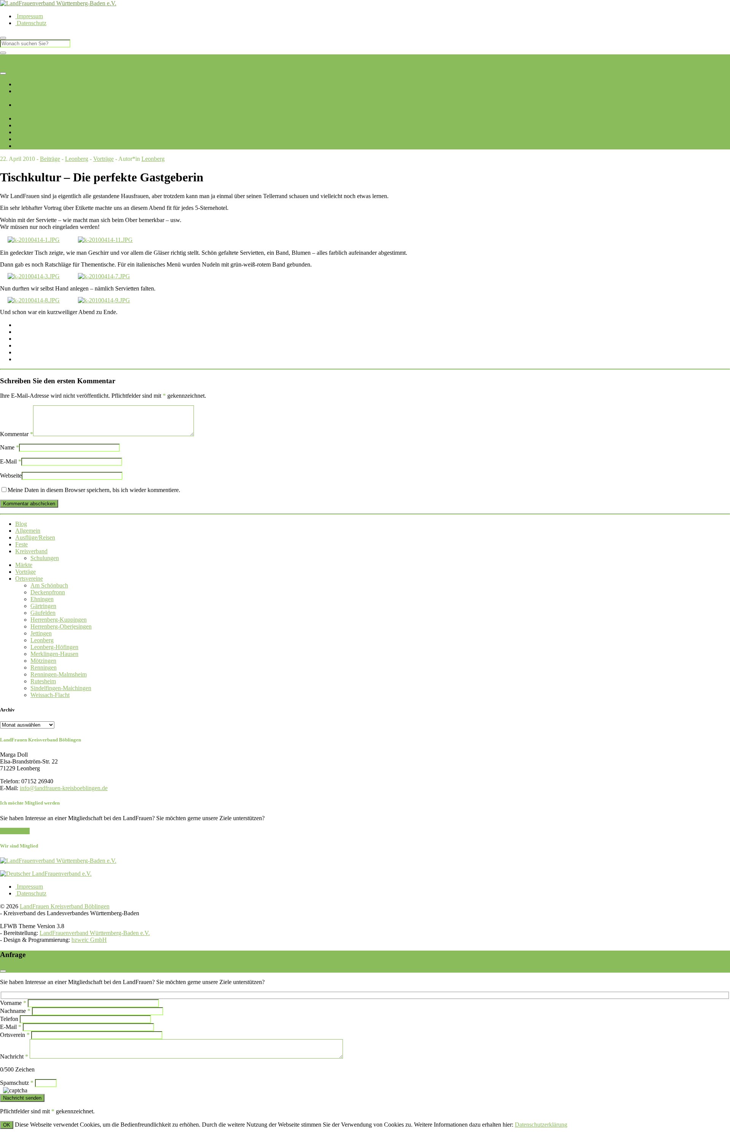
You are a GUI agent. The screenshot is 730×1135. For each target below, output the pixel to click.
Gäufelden (111, 111)
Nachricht (14, 1056)
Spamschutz (16, 1082)
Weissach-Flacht (548, 111)
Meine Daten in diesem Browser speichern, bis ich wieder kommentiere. (94, 490)
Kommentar (16, 434)
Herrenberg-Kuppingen (152, 111)
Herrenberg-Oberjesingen (210, 111)
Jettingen (252, 111)
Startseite (26, 84)
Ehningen (61, 111)
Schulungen (44, 558)
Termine (25, 125)
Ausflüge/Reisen (35, 537)
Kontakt (25, 146)
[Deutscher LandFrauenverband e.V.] (46, 873)
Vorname (13, 1003)
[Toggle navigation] (3, 73)
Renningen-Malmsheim (414, 111)
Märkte (23, 565)
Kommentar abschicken (29, 503)
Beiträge (50, 159)
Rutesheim (455, 111)
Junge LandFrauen (37, 118)
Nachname (15, 1011)
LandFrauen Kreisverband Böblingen (45, 57)
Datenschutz (30, 23)
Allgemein (27, 530)
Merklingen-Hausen (310, 111)
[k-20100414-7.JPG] (104, 276)
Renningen (373, 111)
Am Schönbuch (49, 585)
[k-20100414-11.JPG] (105, 240)
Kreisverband (31, 551)
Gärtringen (86, 111)
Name (9, 447)
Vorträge (103, 159)
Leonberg (274, 111)
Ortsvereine (29, 105)
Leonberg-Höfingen (54, 647)
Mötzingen (347, 111)
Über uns (26, 91)
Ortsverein (15, 1035)
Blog (22, 132)
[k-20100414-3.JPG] (34, 276)
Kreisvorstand (32, 98)
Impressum (29, 16)
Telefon (9, 1019)
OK (6, 1125)
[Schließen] (3, 53)
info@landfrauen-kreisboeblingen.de (64, 788)
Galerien (25, 139)
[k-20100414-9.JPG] (104, 300)
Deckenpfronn (32, 111)
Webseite (11, 475)
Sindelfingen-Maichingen (498, 111)
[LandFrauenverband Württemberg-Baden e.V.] (58, 860)
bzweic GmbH (89, 940)
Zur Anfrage (15, 831)
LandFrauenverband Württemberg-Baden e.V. (95, 933)
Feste (21, 544)
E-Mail (10, 461)
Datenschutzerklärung (541, 1124)
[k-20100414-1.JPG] (34, 240)
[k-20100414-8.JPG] (34, 300)
